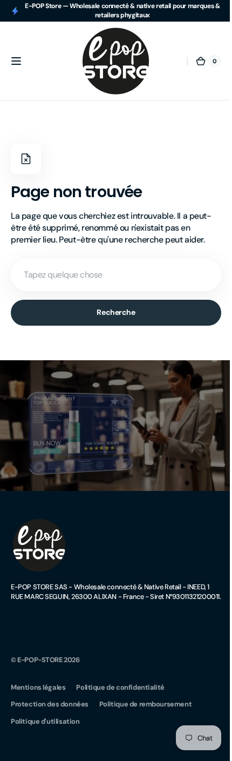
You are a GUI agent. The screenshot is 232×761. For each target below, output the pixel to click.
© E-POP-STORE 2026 (45, 664)
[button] (16, 61)
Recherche (112, 312)
